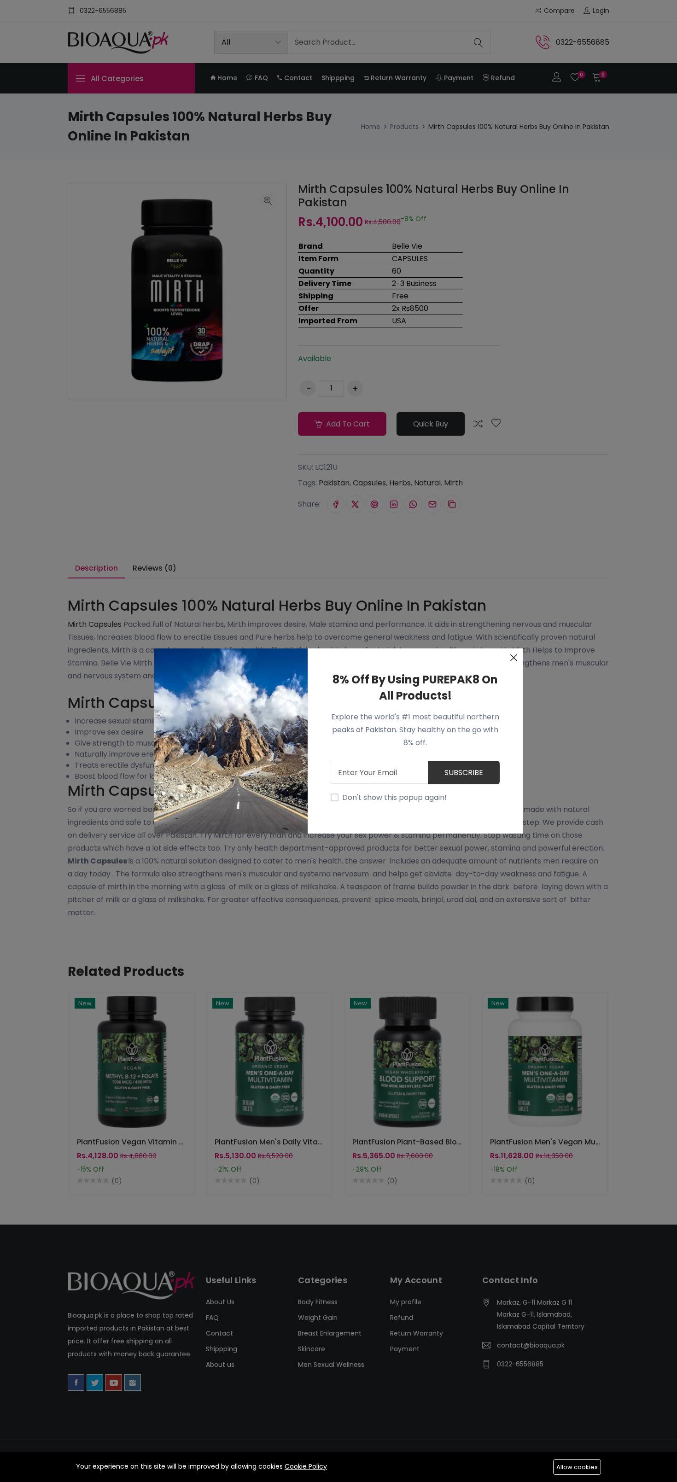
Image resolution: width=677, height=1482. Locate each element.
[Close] (513, 657)
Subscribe (463, 772)
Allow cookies (577, 1467)
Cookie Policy (306, 1466)
